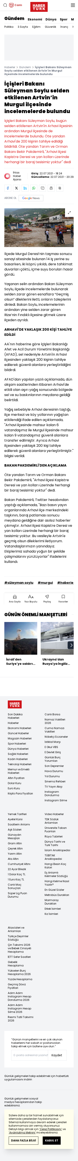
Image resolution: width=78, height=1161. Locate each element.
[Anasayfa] (15, 704)
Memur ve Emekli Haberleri (18, 771)
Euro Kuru (14, 788)
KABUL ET (51, 1140)
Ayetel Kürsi (15, 819)
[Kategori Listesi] (73, 5)
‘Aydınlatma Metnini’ (22, 1132)
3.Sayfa (23, 27)
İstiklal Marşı (53, 742)
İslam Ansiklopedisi (57, 850)
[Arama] (5, 5)
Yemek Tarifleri (17, 814)
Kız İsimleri (51, 914)
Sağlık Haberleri (18, 754)
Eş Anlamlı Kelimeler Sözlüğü (56, 874)
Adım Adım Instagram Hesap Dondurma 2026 (19, 996)
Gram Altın (15, 843)
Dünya (51, 19)
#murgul (45, 582)
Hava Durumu (54, 771)
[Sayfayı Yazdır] (51, 188)
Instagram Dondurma (52, 793)
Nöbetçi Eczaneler (56, 737)
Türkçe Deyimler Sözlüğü (18, 937)
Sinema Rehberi (55, 781)
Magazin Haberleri (20, 738)
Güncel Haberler (18, 733)
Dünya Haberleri (18, 749)
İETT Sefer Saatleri (19, 957)
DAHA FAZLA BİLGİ (23, 1140)
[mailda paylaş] (42, 188)
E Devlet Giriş (53, 752)
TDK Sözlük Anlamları (51, 821)
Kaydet (57, 1055)
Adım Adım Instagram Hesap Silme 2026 (19, 1008)
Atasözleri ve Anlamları (16, 929)
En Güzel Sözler (54, 890)
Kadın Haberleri (18, 759)
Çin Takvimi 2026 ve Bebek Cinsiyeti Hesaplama (19, 948)
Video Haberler (54, 814)
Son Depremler (54, 766)
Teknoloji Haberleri (19, 764)
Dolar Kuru (14, 783)
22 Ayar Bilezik (17, 869)
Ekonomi (35, 19)
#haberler (66, 582)
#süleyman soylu (18, 582)
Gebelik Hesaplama (16, 963)
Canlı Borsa (52, 714)
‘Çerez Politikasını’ (50, 1129)
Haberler (9, 67)
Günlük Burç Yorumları (53, 759)
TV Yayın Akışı (53, 786)
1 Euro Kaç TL (16, 879)
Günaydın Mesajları (14, 836)
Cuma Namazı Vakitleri (54, 729)
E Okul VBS (51, 747)
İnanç (64, 27)
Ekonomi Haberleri (19, 728)
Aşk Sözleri (14, 829)
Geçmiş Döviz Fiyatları (17, 986)
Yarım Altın (15, 853)
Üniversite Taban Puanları (56, 829)
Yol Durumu (52, 776)
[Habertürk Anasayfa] (39, 6)
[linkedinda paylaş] (25, 188)
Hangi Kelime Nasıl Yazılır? (57, 882)
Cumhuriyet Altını (19, 864)
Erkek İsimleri (53, 909)
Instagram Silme (56, 800)
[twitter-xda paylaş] (16, 188)
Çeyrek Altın (15, 848)
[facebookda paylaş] (7, 188)
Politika (8, 27)
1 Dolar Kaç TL (16, 874)
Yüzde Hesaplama (20, 979)
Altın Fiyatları (16, 778)
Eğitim (36, 27)
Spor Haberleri (17, 743)
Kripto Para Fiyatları (20, 793)
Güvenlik (50, 27)
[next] (71, 645)
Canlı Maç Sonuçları (14, 886)
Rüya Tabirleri (54, 836)
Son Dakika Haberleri (15, 716)
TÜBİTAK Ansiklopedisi (53, 857)
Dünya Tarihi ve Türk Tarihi (55, 843)
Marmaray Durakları (52, 901)
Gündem (14, 18)
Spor (64, 19)
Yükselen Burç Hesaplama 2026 (19, 972)
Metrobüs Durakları (57, 895)
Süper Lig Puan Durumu (17, 894)
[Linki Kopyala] (59, 188)
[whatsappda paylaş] (33, 188)
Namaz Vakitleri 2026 (55, 721)
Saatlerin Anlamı (19, 824)
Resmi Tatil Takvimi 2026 (20, 1018)
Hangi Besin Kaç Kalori (55, 865)
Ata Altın (13, 859)
